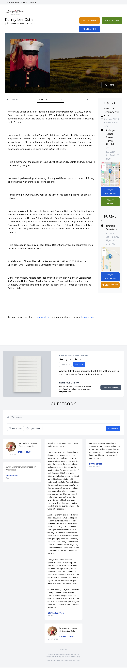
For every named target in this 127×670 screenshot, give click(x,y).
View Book (65, 364)
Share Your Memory (111, 387)
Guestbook (89, 99)
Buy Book (79, 364)
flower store (87, 316)
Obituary (12, 99)
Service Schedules (50, 99)
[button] (110, 171)
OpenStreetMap (66, 660)
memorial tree (43, 316)
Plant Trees (110, 202)
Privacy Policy (56, 656)
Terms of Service (70, 656)
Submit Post (113, 428)
